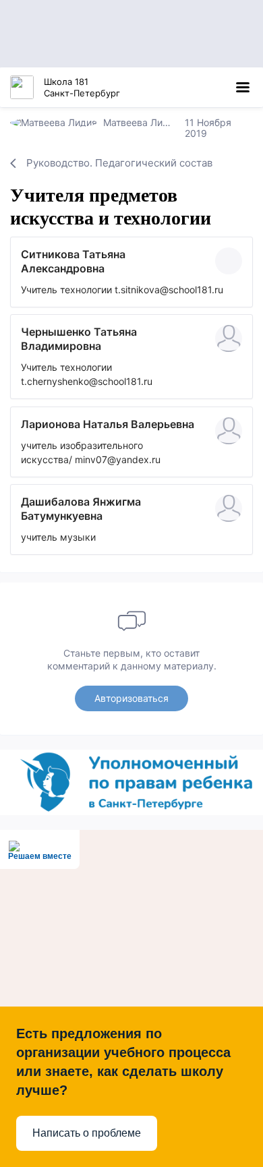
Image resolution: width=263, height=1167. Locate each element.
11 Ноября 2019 (208, 128)
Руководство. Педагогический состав (119, 162)
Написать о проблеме (86, 1133)
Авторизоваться (131, 698)
